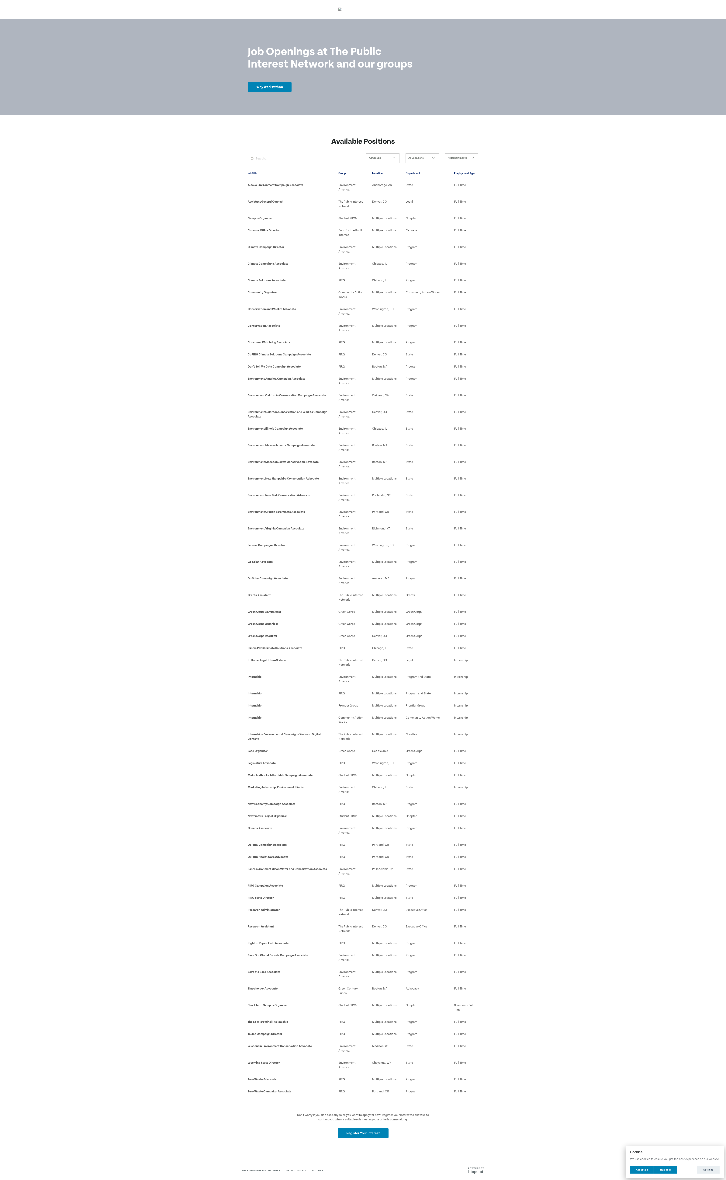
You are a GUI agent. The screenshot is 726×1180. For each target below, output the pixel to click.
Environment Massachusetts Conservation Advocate (283, 462)
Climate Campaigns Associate (268, 264)
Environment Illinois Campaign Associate (275, 429)
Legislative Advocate (262, 763)
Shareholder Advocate (263, 988)
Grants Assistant (259, 595)
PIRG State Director (261, 898)
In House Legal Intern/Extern (267, 660)
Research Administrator (264, 910)
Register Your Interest (363, 1133)
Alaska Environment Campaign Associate (275, 185)
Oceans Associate (260, 828)
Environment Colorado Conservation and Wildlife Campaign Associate (287, 414)
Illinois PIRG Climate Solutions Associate (275, 648)
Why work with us (269, 87)
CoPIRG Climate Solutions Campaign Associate (279, 354)
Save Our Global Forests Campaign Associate (278, 955)
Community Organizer (262, 292)
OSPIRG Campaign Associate (267, 845)
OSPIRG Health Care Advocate (268, 857)
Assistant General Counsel (265, 202)
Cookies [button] (317, 1170)
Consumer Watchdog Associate (269, 342)
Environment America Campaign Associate (276, 379)
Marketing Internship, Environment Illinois (276, 787)
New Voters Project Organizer (267, 816)
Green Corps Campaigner (264, 612)
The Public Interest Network (261, 1170)
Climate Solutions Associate (266, 280)
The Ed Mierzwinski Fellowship (268, 1022)
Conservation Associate (264, 326)
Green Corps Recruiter (262, 636)
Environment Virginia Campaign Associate (276, 528)
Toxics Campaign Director (265, 1034)
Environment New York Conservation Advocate (279, 495)
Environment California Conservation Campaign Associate (287, 395)
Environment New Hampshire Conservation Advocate (283, 478)
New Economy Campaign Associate (271, 804)
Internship (254, 677)
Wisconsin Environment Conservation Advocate (280, 1046)
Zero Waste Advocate (262, 1079)
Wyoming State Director (264, 1063)
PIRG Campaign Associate (265, 886)
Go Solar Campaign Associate (268, 578)
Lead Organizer (258, 751)
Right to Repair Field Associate (268, 943)
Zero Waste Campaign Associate (269, 1091)
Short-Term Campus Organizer (268, 1005)
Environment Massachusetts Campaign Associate (281, 445)
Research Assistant (261, 926)
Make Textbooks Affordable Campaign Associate (280, 775)
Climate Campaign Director (266, 247)
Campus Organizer (260, 218)
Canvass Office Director (264, 230)
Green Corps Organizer (263, 624)
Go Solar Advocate (260, 562)
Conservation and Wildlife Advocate (272, 309)
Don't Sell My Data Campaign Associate (274, 366)
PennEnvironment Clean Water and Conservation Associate (287, 869)
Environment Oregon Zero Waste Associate (276, 512)
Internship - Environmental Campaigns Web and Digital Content (284, 737)
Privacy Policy (296, 1170)
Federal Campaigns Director (266, 545)
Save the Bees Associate (264, 972)
